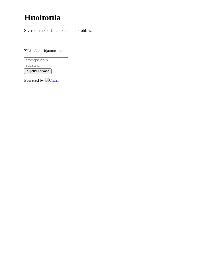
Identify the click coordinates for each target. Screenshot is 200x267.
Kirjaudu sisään (37, 71)
